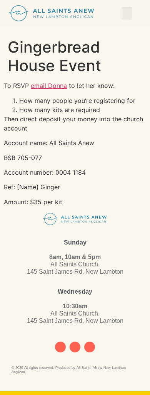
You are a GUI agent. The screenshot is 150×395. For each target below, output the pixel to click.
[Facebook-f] (60, 347)
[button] (127, 13)
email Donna (49, 85)
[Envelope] (89, 347)
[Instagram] (75, 347)
